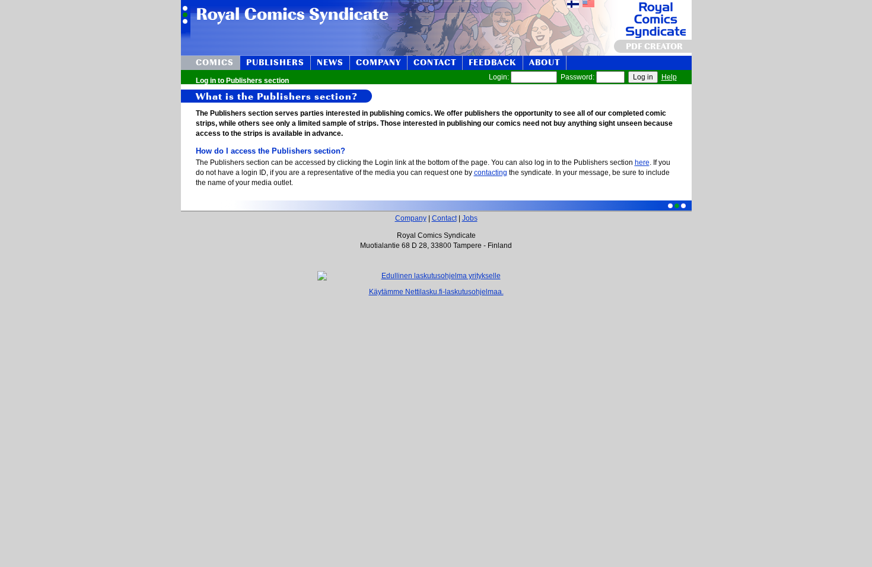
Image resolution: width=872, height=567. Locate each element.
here (642, 162)
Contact (444, 218)
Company (411, 218)
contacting (490, 172)
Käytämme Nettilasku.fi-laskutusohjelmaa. (436, 292)
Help (669, 77)
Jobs (470, 218)
